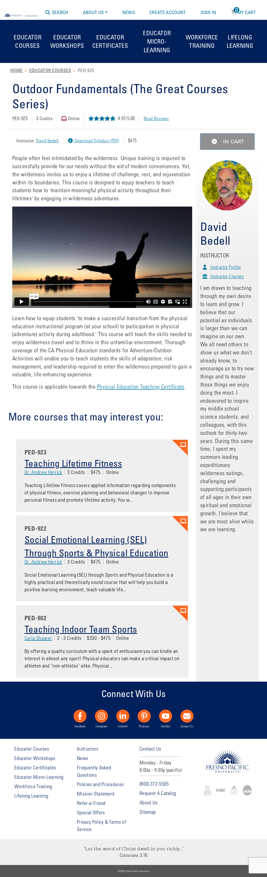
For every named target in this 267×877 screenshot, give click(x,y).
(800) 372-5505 (154, 784)
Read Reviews (156, 118)
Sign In (208, 12)
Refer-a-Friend (91, 803)
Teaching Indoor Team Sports (81, 629)
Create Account (167, 12)
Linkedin (123, 726)
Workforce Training (202, 41)
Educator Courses (27, 41)
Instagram (101, 726)
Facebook (80, 726)
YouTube (165, 726)
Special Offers (91, 812)
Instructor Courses (226, 276)
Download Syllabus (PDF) (96, 140)
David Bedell (47, 140)
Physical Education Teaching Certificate (140, 386)
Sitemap (147, 812)
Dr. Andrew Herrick (43, 472)
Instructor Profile (225, 267)
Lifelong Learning (240, 41)
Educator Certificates (110, 41)
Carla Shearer (38, 638)
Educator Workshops (67, 41)
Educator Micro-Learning (157, 41)
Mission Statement (95, 794)
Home (16, 70)
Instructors (88, 749)
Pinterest (144, 726)
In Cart (233, 141)
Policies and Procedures (100, 784)
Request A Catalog (157, 793)
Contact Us (186, 726)
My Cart (245, 11)
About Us (93, 12)
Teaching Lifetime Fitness (73, 463)
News (128, 12)
